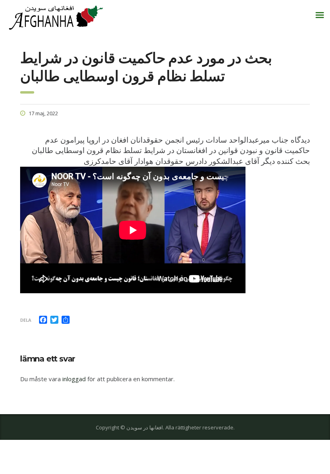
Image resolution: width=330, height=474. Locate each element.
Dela (25, 320)
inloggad (74, 379)
